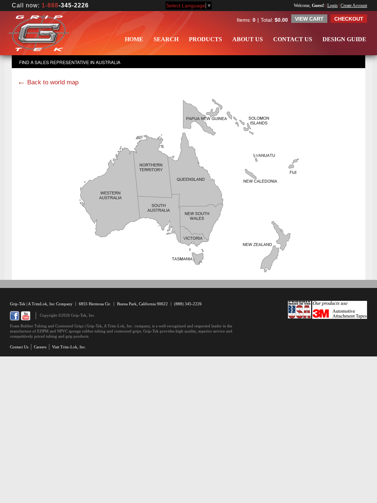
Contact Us (292, 39)
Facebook (14, 315)
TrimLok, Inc (44, 304)
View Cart (309, 19)
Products (205, 39)
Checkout (348, 19)
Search (166, 39)
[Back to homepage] (39, 33)
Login (332, 5)
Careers (40, 347)
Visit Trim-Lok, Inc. (69, 347)
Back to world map (52, 82)
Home (134, 39)
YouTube (25, 315)
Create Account (354, 5)
